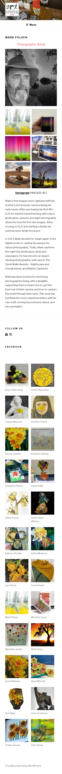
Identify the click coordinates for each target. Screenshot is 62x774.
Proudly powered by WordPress (23, 765)
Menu (32, 24)
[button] (18, 378)
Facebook (13, 346)
